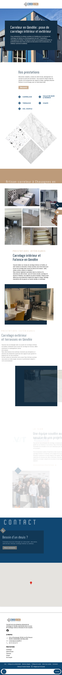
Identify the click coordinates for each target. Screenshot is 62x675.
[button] (31, 583)
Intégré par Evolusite (39, 666)
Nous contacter (9, 548)
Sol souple (9, 657)
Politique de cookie (36, 664)
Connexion (55, 664)
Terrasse (8, 653)
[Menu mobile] (4, 671)
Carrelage (9, 649)
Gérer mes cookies (46, 664)
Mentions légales (26, 664)
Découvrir (23, 87)
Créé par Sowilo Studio (23, 666)
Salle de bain (9, 651)
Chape (8, 655)
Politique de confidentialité (14, 664)
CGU (5, 664)
